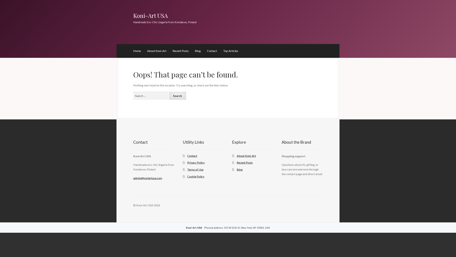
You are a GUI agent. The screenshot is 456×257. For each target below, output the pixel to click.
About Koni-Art (156, 50)
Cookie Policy (195, 176)
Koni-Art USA (150, 15)
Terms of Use (195, 169)
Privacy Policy (196, 162)
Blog (198, 50)
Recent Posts (181, 50)
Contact (212, 50)
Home (137, 50)
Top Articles (230, 50)
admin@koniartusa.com (147, 178)
